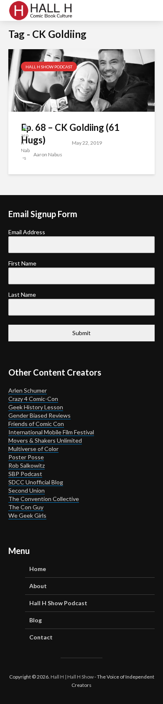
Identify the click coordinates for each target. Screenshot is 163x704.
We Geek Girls (27, 515)
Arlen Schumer (27, 390)
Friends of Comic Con (36, 423)
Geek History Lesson (35, 407)
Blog (35, 620)
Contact (41, 637)
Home (37, 568)
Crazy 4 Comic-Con (33, 398)
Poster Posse (26, 457)
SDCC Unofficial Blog (35, 482)
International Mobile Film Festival (51, 432)
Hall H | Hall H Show (72, 677)
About (38, 585)
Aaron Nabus (47, 154)
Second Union (26, 490)
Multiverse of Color (33, 448)
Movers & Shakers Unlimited (45, 440)
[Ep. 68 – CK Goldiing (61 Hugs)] (81, 79)
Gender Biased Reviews (39, 415)
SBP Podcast (25, 473)
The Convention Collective (43, 498)
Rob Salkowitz (26, 465)
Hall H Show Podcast (48, 66)
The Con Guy (25, 507)
